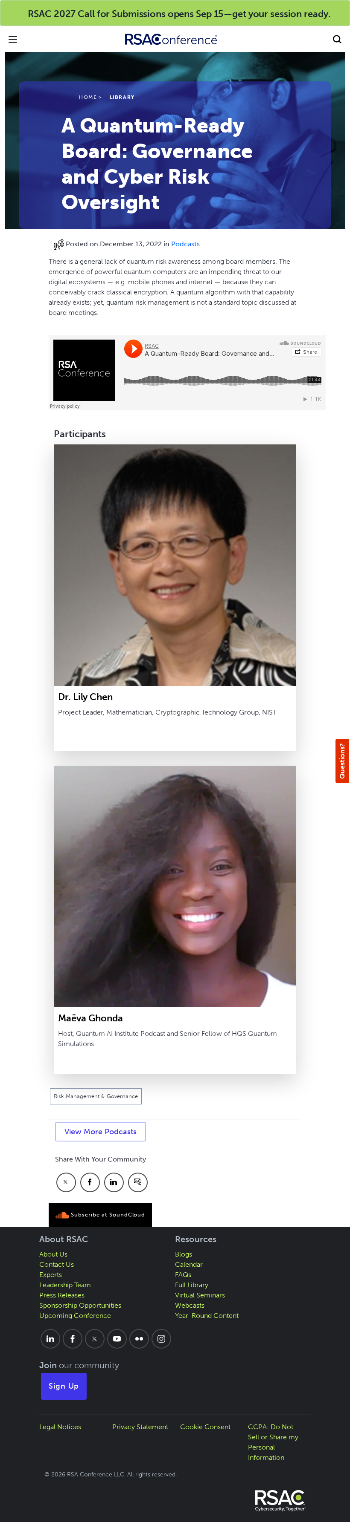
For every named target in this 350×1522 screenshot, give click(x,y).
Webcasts (189, 1305)
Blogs (183, 1254)
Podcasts (185, 244)
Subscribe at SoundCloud (107, 1214)
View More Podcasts (100, 1131)
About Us (53, 1254)
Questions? (342, 761)
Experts (50, 1275)
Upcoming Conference (75, 1316)
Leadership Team (65, 1285)
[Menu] (13, 39)
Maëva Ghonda (90, 1018)
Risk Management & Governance (96, 1096)
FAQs (183, 1275)
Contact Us (56, 1264)
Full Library (191, 1285)
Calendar (189, 1264)
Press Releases (62, 1295)
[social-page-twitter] (95, 1339)
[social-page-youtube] (117, 1339)
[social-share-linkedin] (114, 1182)
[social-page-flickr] (139, 1339)
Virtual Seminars (200, 1295)
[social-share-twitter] (66, 1182)
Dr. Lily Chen (85, 697)
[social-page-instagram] (161, 1339)
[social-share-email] (138, 1182)
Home (88, 97)
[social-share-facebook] (90, 1182)
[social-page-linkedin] (50, 1339)
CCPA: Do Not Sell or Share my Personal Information (273, 1442)
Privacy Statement (140, 1427)
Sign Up (64, 1386)
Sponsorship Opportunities (80, 1305)
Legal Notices (60, 1427)
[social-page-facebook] (72, 1339)
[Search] (337, 39)
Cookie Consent (205, 1427)
